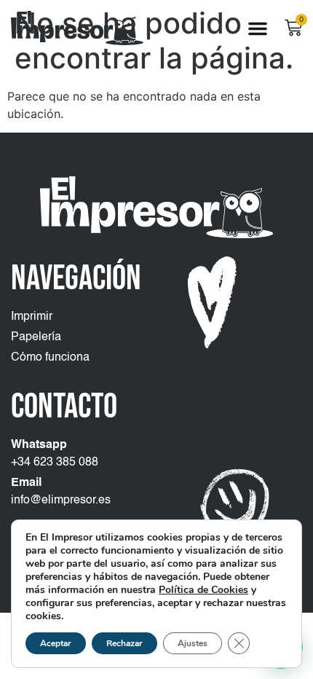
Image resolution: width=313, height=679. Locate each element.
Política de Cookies (203, 590)
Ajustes (192, 643)
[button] (257, 28)
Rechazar (124, 643)
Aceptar (55, 643)
